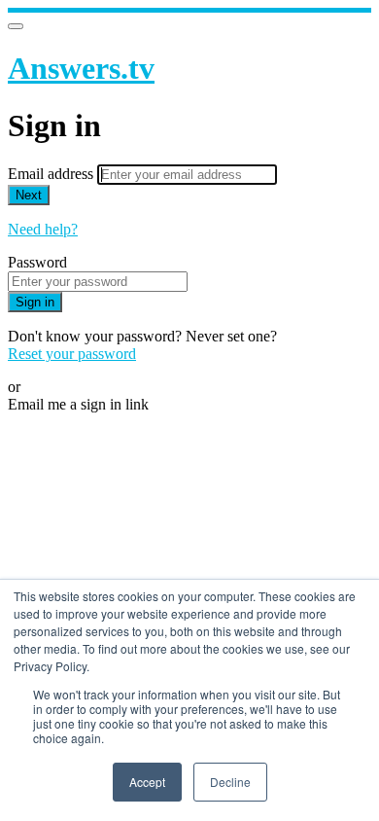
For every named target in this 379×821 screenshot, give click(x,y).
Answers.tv (81, 68)
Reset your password (72, 353)
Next (29, 195)
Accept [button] (147, 781)
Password (37, 262)
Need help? (43, 229)
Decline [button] (230, 781)
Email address (52, 173)
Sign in (35, 302)
